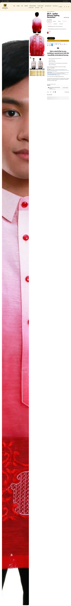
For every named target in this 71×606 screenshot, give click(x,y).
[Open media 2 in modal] (37, 22)
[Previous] (25, 1)
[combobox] (66, 1)
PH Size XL (64, 21)
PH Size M (54, 21)
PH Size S (49, 21)
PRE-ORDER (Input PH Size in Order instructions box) (55, 26)
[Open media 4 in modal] (37, 67)
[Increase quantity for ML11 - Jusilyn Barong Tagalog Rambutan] (52, 36)
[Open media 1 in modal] (15, 308)
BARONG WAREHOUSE (50, 11)
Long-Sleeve (52, 67)
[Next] (46, 1)
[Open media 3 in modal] (37, 45)
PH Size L (59, 21)
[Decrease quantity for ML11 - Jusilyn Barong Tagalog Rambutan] (48, 36)
